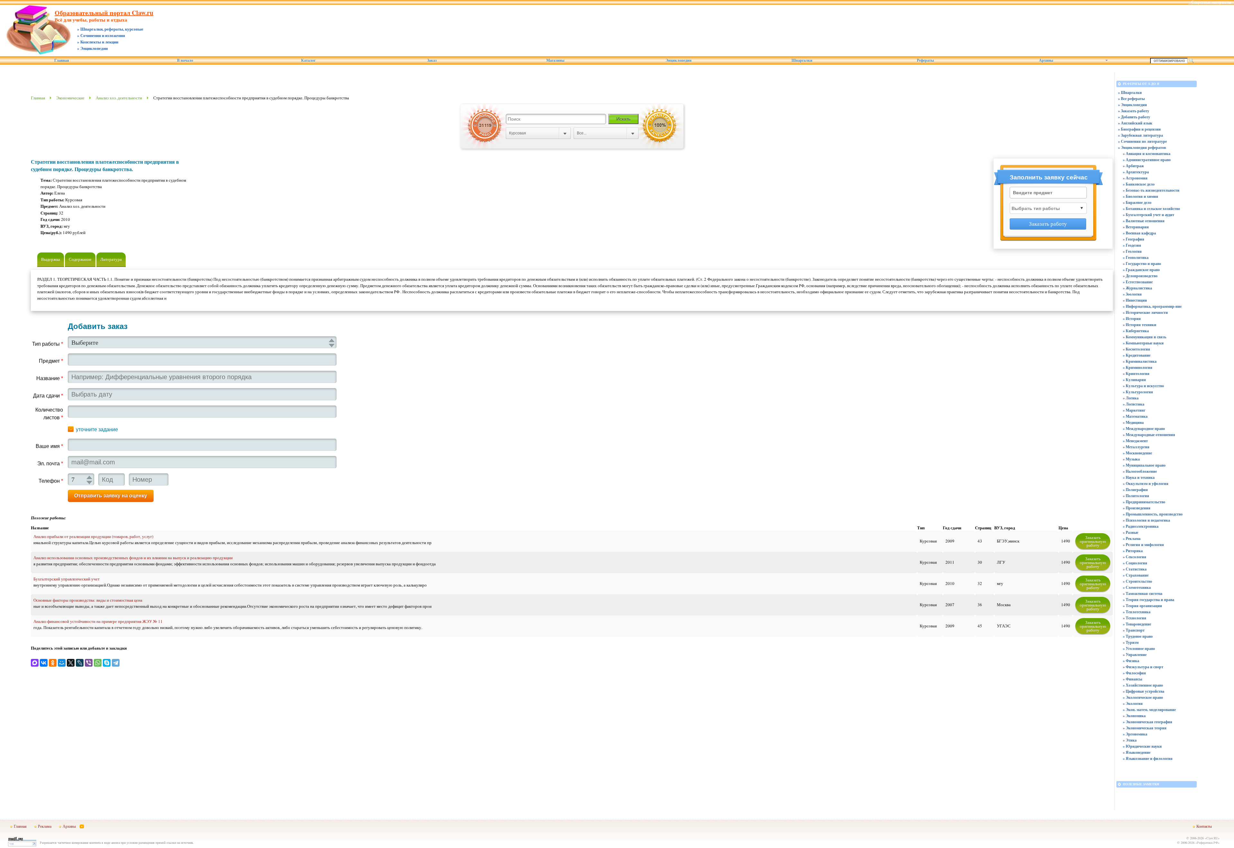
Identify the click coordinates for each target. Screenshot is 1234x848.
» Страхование (1136, 575)
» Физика (1131, 660)
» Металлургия (1136, 447)
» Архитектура (1136, 172)
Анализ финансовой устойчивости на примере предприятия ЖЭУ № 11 (98, 621)
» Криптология (1136, 373)
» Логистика (1133, 404)
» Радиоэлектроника (1140, 526)
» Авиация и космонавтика (1146, 153)
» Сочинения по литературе (1142, 141)
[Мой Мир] (62, 663)
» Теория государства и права (1148, 599)
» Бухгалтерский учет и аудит (1148, 214)
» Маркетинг (1134, 410)
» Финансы (1132, 679)
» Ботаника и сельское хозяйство (1151, 208)
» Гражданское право (1141, 269)
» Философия (1134, 673)
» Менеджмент (1135, 440)
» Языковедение (1136, 752)
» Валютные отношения (1144, 220)
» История (1132, 318)
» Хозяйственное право (1143, 685)
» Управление (1135, 654)
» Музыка (1131, 459)
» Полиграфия (1135, 489)
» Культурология (1138, 392)
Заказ (432, 60)
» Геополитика (1136, 257)
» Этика (1130, 740)
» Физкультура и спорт (1143, 667)
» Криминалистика (1140, 361)
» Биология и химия (1140, 196)
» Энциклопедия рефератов (1142, 147)
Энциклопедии (679, 60)
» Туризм (1131, 642)
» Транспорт (1134, 630)
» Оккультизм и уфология (1145, 483)
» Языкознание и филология (1148, 758)
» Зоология (1132, 294)
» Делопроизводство (1140, 275)
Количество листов (49, 413)
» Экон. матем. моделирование (1149, 709)
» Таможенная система (1142, 593)
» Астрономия (1135, 178)
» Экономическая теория (1145, 728)
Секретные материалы (1211, 2)
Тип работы (47, 344)
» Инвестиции (1135, 300)
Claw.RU (1212, 838)
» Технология (1134, 618)
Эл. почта (50, 463)
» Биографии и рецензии (1139, 129)
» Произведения (1136, 508)
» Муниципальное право (1144, 465)
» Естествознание (1138, 282)
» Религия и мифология (1143, 544)
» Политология (1136, 495)
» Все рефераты (1131, 98)
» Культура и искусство (1143, 385)
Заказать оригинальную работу (1093, 541)
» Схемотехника (1137, 587)
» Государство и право (1142, 263)
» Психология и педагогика (1146, 520)
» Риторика (1133, 550)
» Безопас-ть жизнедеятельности (1151, 190)
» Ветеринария (1136, 227)
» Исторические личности (1145, 312)
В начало (185, 60)
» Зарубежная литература (1140, 135)
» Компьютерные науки (1143, 343)
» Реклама (1131, 538)
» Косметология (1136, 349)
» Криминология (1137, 367)
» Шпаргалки (1130, 92)
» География (1133, 239)
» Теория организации (1142, 605)
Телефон (51, 481)
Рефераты (925, 60)
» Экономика (1134, 715)
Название (49, 378)
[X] (71, 663)
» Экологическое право (1143, 697)
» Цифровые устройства (1143, 691)
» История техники (1139, 324)
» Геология (1132, 251)
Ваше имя (49, 446)
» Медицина (1133, 422)
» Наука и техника (1139, 477)
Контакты (1204, 826)
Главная (61, 60)
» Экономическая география (1147, 722)
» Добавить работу (1134, 117)
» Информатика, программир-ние (1152, 306)
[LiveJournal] (80, 663)
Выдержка (50, 259)
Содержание (80, 259)
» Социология (1135, 563)
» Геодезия (1132, 245)
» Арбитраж (1133, 166)
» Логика (1131, 398)
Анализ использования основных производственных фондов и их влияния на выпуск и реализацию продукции (133, 558)
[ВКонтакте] (44, 663)
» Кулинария (1134, 379)
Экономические (70, 98)
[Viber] (89, 663)
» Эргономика (1135, 734)
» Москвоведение (1137, 453)
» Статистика (1135, 569)
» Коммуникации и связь (1144, 337)
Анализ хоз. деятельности (119, 98)
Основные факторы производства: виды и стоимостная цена (87, 600)
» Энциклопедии (1132, 104)
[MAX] (35, 663)
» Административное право (1147, 159)
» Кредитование (1136, 355)
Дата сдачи (48, 395)
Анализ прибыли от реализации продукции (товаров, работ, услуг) (93, 536)
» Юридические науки (1142, 746)
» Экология (1133, 703)
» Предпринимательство (1144, 502)
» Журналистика (1137, 288)
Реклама (44, 826)
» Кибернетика (1136, 330)
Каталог (308, 60)
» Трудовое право (1138, 636)
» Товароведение (1137, 624)
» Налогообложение (1140, 471)
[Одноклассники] (53, 663)
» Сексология (1134, 557)
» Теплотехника (1136, 612)
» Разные (1130, 532)
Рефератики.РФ (1207, 842)
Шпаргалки (801, 60)
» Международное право (1144, 428)
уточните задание (97, 429)
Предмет (51, 361)
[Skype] (107, 663)
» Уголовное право (1139, 648)
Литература (111, 259)
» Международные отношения (1149, 434)
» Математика (1135, 416)
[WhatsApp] (98, 663)
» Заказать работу (1133, 111)
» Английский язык (1135, 123)
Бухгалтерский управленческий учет (66, 579)
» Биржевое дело (1137, 202)
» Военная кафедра (1139, 233)
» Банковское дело (1139, 184)
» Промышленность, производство (1153, 514)
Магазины (555, 60)
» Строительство (1137, 581)
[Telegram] (116, 663)
